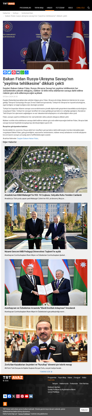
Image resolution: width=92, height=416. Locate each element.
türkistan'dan (27, 13)
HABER (49, 8)
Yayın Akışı (62, 378)
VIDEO (70, 8)
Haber (70, 378)
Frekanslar (74, 384)
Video (84, 378)
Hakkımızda (64, 384)
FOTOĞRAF (60, 8)
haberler (6, 13)
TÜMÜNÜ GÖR (45, 372)
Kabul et (84, 410)
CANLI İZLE (80, 8)
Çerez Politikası (53, 392)
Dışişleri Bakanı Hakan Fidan (27, 138)
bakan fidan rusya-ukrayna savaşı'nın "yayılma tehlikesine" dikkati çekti (36, 16)
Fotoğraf (77, 378)
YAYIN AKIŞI (39, 8)
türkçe (15, 13)
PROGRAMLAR (25, 8)
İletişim (55, 384)
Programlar (52, 378)
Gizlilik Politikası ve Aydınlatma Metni (61, 390)
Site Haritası (84, 384)
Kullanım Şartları (54, 387)
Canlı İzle (51, 380)
